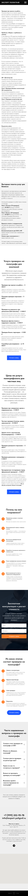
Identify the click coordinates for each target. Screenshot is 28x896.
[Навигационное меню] (25, 2)
